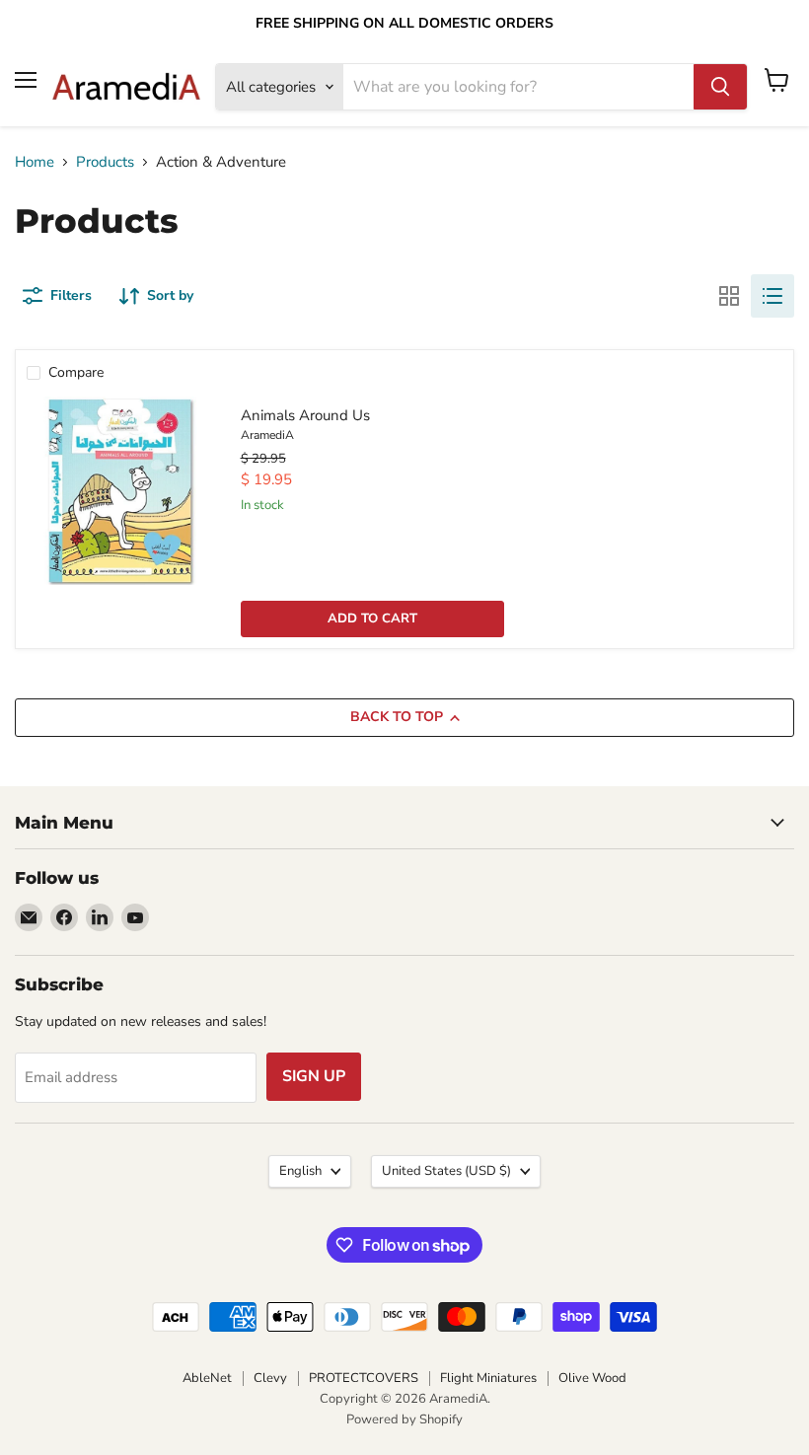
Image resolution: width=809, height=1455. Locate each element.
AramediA (267, 435)
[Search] (720, 86)
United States (446, 1171)
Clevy (270, 1378)
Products (105, 162)
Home (34, 162)
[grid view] (729, 296)
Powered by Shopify (404, 1419)
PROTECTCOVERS (363, 1378)
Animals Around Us (305, 415)
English (300, 1171)
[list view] (772, 296)
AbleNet (207, 1378)
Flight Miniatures (488, 1378)
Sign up (313, 1076)
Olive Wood (592, 1378)
